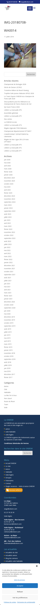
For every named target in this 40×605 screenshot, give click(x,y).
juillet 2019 (8, 332)
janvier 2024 (8, 208)
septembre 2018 (9, 359)
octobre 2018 (8, 356)
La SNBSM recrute (10, 122)
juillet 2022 (8, 244)
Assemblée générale (11, 113)
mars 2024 (7, 205)
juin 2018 (7, 368)
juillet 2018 (8, 365)
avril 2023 (7, 223)
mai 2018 (7, 371)
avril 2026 (7, 166)
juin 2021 (7, 284)
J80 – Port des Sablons (12, 541)
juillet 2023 (8, 217)
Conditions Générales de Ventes (16, 443)
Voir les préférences (20, 597)
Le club (8, 466)
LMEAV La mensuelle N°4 (13, 125)
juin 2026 (7, 160)
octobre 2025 (8, 184)
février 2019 (8, 347)
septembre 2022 (9, 238)
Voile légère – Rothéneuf (13, 528)
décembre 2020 (9, 302)
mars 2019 (7, 344)
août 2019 (7, 329)
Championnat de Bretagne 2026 (15, 84)
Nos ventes (8, 119)
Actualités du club (12, 552)
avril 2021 (7, 290)
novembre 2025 (9, 181)
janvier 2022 (8, 262)
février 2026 (8, 172)
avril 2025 (7, 190)
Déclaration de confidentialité (26, 602)
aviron (8, 429)
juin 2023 (7, 220)
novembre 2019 (9, 320)
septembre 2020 (9, 308)
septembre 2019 (9, 326)
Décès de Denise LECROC (13, 87)
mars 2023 (7, 226)
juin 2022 (7, 247)
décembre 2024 (9, 196)
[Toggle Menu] (30, 8)
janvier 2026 (8, 175)
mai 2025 (7, 187)
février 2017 (8, 377)
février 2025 (8, 193)
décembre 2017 (9, 374)
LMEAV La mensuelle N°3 (13, 145)
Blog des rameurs (12, 558)
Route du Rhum (9, 401)
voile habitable (10, 432)
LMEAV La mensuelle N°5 (13, 116)
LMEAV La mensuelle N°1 (13, 151)
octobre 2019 (8, 323)
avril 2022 (7, 253)
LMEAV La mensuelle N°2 (13, 148)
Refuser (20, 592)
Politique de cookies (10, 602)
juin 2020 (7, 311)
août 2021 (7, 278)
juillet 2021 (8, 281)
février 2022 (8, 259)
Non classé (8, 398)
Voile (5, 407)
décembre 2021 (9, 265)
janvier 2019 (8, 350)
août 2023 (7, 214)
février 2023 (8, 229)
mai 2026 (7, 163)
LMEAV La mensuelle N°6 (13, 110)
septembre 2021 (9, 275)
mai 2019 (7, 338)
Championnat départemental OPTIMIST (17, 131)
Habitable (7, 392)
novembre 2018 (9, 353)
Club (5, 389)
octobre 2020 (8, 305)
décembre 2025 (9, 178)
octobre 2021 (8, 271)
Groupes (8, 478)
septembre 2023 (9, 211)
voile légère (9, 435)
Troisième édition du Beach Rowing (16, 90)
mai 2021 (7, 287)
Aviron (6, 386)
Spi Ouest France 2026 (12, 107)
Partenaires (9, 481)
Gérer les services (19, 580)
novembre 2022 (9, 232)
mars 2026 (7, 169)
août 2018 (7, 362)
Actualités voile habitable (14, 561)
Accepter (20, 586)
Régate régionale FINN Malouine (15, 128)
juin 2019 (7, 335)
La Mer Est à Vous (10, 395)
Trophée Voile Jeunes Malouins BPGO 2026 (19, 93)
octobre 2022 (8, 235)
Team (6, 404)
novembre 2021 (9, 268)
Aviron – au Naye (10, 535)
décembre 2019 (9, 317)
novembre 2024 (9, 199)
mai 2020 (7, 314)
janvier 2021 (8, 299)
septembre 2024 (9, 202)
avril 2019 (7, 341)
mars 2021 (7, 293)
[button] (37, 566)
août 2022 (7, 241)
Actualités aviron (11, 555)
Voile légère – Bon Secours (14, 520)
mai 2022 (7, 250)
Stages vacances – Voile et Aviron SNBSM (20, 486)
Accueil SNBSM (11, 463)
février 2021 (8, 296)
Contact (8, 483)
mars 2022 (7, 256)
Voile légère (10, 475)
